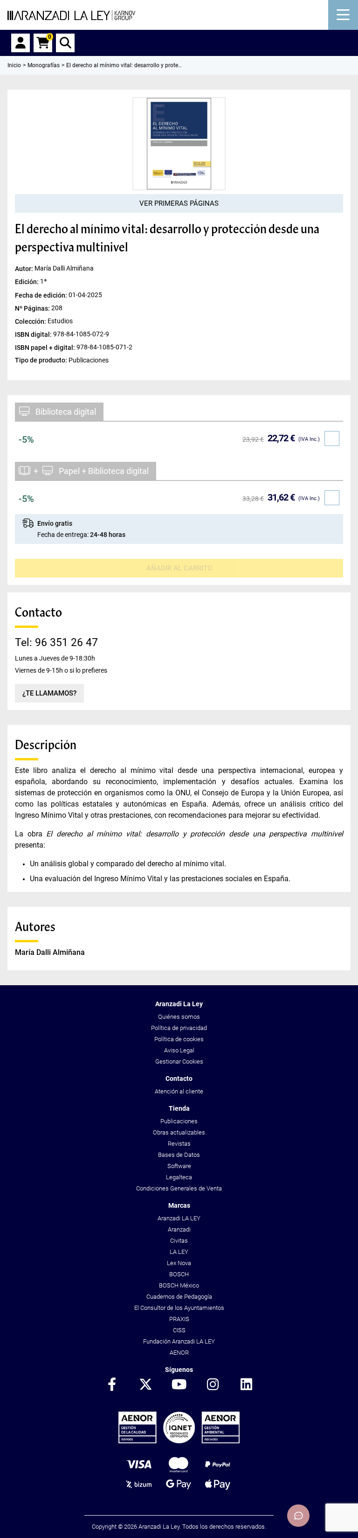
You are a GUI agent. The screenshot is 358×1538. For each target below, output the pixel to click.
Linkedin (246, 1385)
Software (179, 1165)
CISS (179, 1330)
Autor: (24, 268)
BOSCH (179, 1274)
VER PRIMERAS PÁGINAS (179, 203)
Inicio (14, 65)
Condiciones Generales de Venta (179, 1188)
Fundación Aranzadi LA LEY (179, 1341)
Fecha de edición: (42, 295)
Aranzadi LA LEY (179, 1218)
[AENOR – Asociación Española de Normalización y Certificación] (179, 1441)
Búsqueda (65, 43)
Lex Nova (179, 1263)
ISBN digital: (34, 334)
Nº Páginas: (33, 308)
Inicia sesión (20, 43)
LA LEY (179, 1251)
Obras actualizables (179, 1132)
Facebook (111, 1385)
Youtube (179, 1385)
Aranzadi (179, 1229)
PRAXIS (179, 1318)
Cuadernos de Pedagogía (179, 1296)
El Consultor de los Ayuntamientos (179, 1307)
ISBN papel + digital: (45, 347)
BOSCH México (179, 1285)
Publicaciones (179, 1121)
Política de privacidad (179, 1027)
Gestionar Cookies (179, 1061)
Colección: (31, 321)
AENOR (179, 1352)
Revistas (179, 1143)
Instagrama (212, 1385)
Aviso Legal (179, 1050)
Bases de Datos (179, 1154)
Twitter (145, 1385)
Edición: (27, 281)
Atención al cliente (179, 1091)
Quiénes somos (179, 1016)
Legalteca (179, 1177)
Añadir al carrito (179, 568)
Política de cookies (179, 1039)
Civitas (179, 1240)
